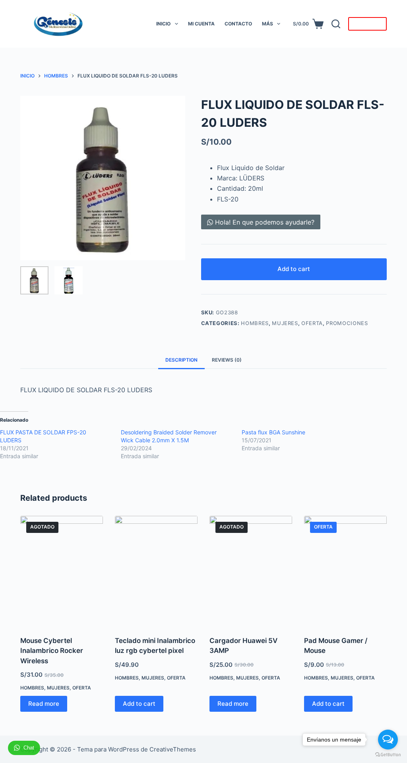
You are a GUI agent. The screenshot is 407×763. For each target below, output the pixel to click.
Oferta (312, 323)
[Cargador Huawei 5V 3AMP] (250, 571)
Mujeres (285, 323)
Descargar (367, 24)
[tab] (181, 359)
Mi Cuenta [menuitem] (201, 24)
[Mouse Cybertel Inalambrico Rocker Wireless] (61, 571)
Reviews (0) (227, 360)
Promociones (347, 323)
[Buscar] (335, 23)
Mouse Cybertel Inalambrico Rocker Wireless (51, 651)
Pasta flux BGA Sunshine (273, 432)
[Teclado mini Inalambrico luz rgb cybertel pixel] (156, 571)
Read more (43, 703)
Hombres (255, 323)
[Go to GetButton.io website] (388, 754)
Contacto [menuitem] (238, 24)
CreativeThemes (172, 749)
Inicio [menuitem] (163, 24)
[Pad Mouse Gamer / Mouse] (345, 571)
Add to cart (293, 269)
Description (181, 360)
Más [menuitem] (267, 24)
